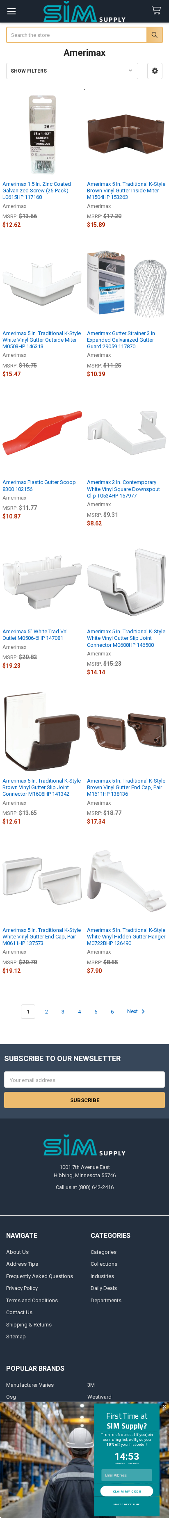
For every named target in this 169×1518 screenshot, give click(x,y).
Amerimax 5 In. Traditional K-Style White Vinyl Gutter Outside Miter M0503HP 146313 (41, 340)
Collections (104, 1264)
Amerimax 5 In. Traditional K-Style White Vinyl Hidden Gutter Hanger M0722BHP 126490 (126, 937)
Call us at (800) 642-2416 (85, 1187)
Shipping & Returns (29, 1325)
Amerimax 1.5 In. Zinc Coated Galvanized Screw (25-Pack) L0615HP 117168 (36, 191)
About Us (17, 1252)
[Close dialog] (164, 1406)
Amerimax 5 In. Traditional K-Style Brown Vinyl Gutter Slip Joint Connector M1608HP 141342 (41, 787)
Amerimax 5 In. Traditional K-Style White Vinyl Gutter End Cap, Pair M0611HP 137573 (41, 937)
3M (91, 1385)
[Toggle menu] (11, 11)
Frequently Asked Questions (39, 1276)
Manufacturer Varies (30, 1385)
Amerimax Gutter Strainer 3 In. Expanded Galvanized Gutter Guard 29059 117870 (121, 340)
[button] (154, 71)
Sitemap (16, 1336)
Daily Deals (104, 1288)
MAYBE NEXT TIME (127, 1504)
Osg (11, 1397)
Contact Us (19, 1312)
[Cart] (158, 10)
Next (133, 1012)
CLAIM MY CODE (127, 1491)
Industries (102, 1276)
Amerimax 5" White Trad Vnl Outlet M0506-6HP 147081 (35, 634)
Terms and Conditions (32, 1300)
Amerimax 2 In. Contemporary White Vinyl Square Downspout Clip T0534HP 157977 (123, 489)
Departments (106, 1300)
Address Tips (22, 1264)
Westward (99, 1397)
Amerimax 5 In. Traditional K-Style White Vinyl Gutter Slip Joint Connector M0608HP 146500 (126, 638)
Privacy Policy (22, 1288)
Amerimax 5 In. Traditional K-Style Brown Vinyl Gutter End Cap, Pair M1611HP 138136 (126, 787)
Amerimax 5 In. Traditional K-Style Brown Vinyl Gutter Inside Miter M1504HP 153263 (126, 191)
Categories (103, 1252)
